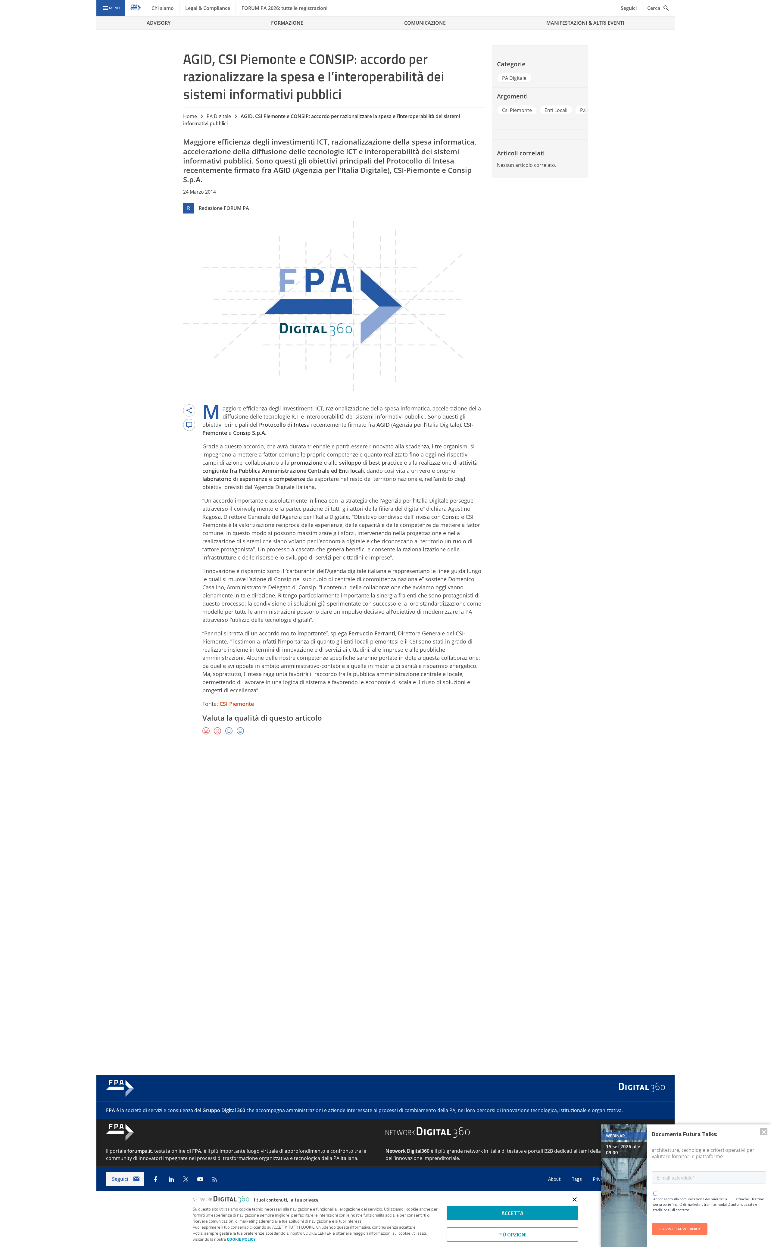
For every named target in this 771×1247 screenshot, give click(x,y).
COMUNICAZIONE (425, 23)
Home (190, 116)
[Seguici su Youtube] (200, 1179)
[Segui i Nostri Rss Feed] (214, 1179)
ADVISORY (158, 23)
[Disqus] (385, 827)
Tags (577, 1179)
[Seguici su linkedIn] (171, 1179)
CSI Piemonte (237, 703)
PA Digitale (219, 116)
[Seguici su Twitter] (185, 1179)
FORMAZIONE (287, 23)
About (555, 1179)
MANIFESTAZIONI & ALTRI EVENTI (585, 23)
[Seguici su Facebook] (155, 1179)
